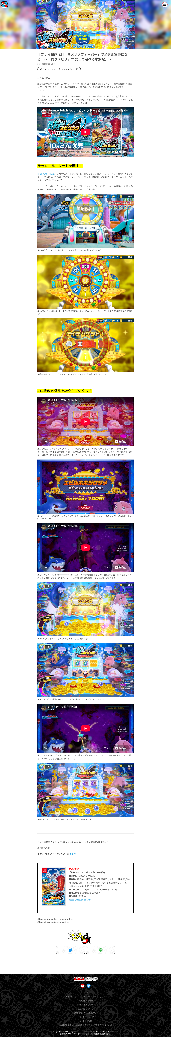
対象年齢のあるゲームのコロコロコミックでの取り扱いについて (85, 1025)
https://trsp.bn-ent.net (80, 899)
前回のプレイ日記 (46, 173)
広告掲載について (85, 1008)
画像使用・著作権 (85, 1000)
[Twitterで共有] (70, 950)
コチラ (72, 854)
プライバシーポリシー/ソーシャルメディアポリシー (85, 996)
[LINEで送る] (100, 950)
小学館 (85, 992)
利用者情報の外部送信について (85, 1012)
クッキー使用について (85, 1004)
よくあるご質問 (85, 1021)
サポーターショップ (85, 1017)
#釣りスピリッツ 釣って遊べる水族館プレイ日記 (59, 69)
